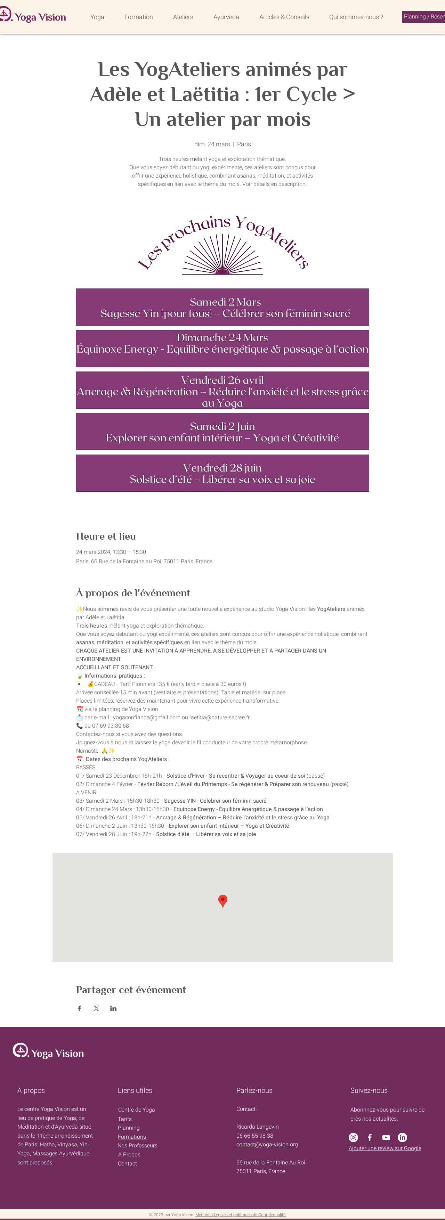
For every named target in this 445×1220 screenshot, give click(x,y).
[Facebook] (369, 1137)
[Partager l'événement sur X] (96, 1008)
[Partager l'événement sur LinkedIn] (113, 1008)
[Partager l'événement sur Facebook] (79, 1008)
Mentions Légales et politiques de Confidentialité (240, 1215)
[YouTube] (386, 1137)
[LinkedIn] (402, 1137)
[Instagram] (353, 1137)
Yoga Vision (40, 17)
